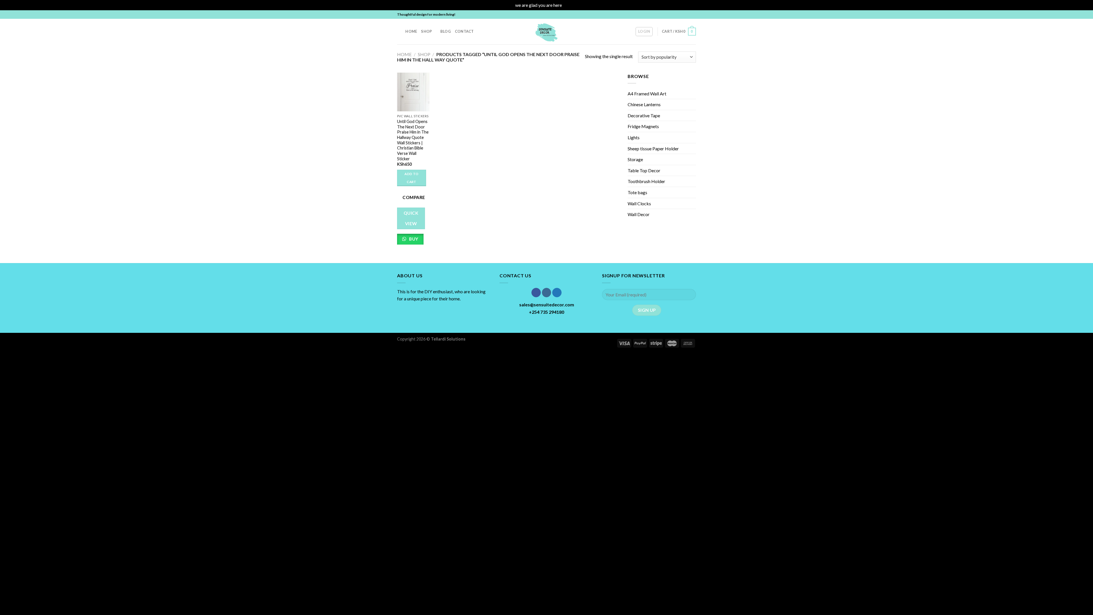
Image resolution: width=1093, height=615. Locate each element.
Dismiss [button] (570, 5)
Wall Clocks (639, 203)
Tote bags (637, 192)
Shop (426, 31)
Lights (634, 137)
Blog (445, 31)
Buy (413, 238)
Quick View (411, 218)
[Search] (399, 31)
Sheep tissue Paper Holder (653, 148)
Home (411, 31)
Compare (413, 197)
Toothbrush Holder (646, 181)
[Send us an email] (693, 15)
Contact (464, 31)
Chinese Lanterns (644, 104)
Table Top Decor (644, 170)
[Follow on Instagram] (682, 15)
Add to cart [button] (411, 178)
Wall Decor (639, 214)
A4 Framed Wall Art (647, 93)
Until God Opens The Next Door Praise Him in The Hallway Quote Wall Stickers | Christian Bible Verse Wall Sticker (413, 140)
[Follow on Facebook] (677, 15)
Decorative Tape (644, 115)
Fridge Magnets (643, 126)
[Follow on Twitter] (687, 15)
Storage (635, 159)
